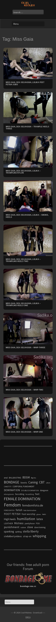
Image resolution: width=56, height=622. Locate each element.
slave (30, 527)
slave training (39, 527)
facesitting (30, 494)
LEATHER (8, 523)
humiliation (26, 518)
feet (37, 494)
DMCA (28, 617)
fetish (19, 510)
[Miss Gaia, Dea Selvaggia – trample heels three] (28, 107)
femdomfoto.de (32, 505)
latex (39, 519)
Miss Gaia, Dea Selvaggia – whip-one (24, 432)
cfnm (48, 483)
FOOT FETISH (12, 514)
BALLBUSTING (15, 477)
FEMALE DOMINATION (22, 498)
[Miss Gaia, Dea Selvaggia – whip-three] (28, 328)
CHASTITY (7, 486)
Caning (33, 482)
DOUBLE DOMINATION (30, 490)
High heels (10, 519)
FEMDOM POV (9, 510)
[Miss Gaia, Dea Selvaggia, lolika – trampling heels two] (28, 240)
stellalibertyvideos (13, 536)
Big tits (33, 478)
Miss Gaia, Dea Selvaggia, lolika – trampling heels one (23, 304)
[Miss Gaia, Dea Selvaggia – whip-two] (28, 370)
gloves (39, 514)
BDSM (26, 477)
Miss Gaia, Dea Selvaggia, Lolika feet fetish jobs (25, 83)
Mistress (18, 523)
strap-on (27, 536)
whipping (39, 536)
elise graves (9, 494)
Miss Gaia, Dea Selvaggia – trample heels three (27, 128)
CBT (42, 482)
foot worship (28, 514)
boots (24, 482)
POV (38, 523)
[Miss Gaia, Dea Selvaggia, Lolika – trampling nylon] (28, 151)
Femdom (12, 505)
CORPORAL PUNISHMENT (23, 486)
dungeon (44, 490)
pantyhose (30, 523)
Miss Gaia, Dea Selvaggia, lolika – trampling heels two (23, 260)
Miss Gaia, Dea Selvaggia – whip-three (25, 347)
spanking (9, 531)
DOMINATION (12, 490)
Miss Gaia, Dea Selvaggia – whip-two (24, 390)
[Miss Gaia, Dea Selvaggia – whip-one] (28, 412)
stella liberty (31, 531)
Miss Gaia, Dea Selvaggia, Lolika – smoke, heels (27, 216)
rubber (23, 527)
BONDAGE (11, 482)
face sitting (19, 494)
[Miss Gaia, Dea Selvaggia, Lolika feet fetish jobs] (28, 63)
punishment (11, 527)
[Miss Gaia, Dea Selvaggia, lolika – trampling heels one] (28, 284)
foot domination (29, 510)
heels (44, 514)
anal (6, 477)
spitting (18, 531)
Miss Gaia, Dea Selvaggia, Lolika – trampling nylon (23, 172)
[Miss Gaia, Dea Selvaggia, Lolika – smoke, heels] (28, 195)
